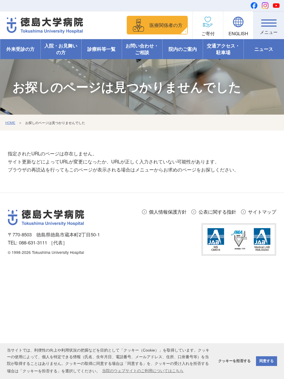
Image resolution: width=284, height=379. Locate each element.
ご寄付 (208, 33)
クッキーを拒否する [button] (234, 361)
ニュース (263, 49)
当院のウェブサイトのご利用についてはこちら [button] (143, 370)
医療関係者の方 (165, 24)
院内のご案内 (183, 49)
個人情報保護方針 (168, 211)
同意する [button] (266, 361)
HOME (10, 122)
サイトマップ (262, 211)
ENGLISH (238, 33)
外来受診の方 (20, 49)
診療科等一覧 (101, 49)
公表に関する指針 (217, 211)
